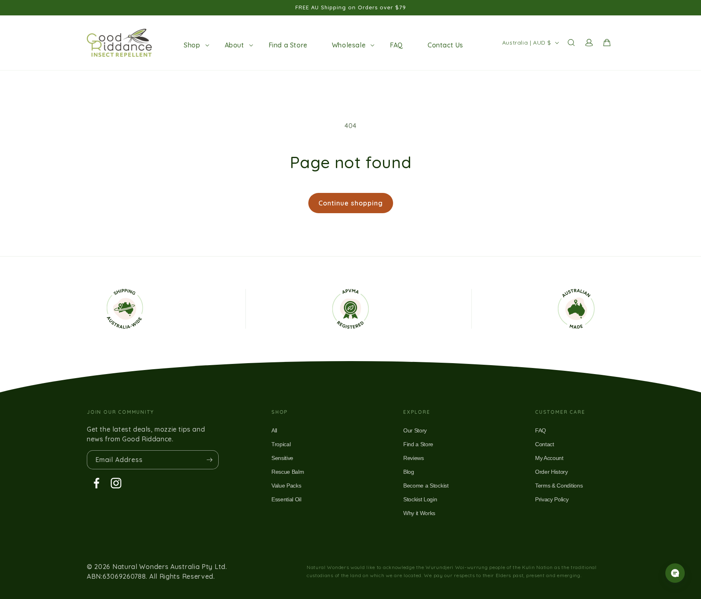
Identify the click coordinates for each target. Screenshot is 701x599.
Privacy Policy (552, 499)
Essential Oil (286, 499)
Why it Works (419, 513)
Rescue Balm (287, 472)
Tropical (280, 444)
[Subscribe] (209, 459)
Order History (551, 472)
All (274, 430)
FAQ (540, 430)
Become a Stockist (426, 485)
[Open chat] (675, 573)
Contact (544, 444)
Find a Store (418, 444)
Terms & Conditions (559, 485)
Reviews (413, 458)
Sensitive (282, 458)
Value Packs (286, 485)
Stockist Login (420, 499)
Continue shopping (350, 203)
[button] (192, 45)
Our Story (415, 430)
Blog (408, 472)
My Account (549, 458)
